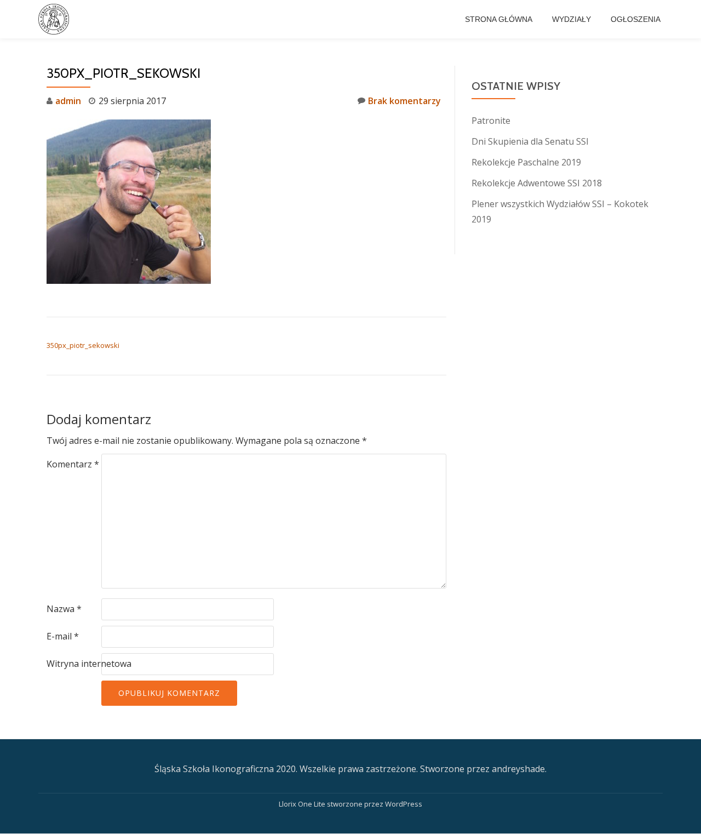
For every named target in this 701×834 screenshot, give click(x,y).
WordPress (403, 804)
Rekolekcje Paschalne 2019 (526, 162)
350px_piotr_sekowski (83, 345)
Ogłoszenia (635, 19)
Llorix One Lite (303, 804)
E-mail (63, 636)
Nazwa (64, 609)
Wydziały (571, 19)
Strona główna (498, 19)
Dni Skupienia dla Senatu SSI (530, 141)
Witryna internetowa (89, 664)
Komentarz (73, 464)
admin (68, 101)
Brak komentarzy (404, 101)
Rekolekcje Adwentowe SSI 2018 (537, 183)
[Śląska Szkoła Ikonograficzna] (55, 19)
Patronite (491, 121)
